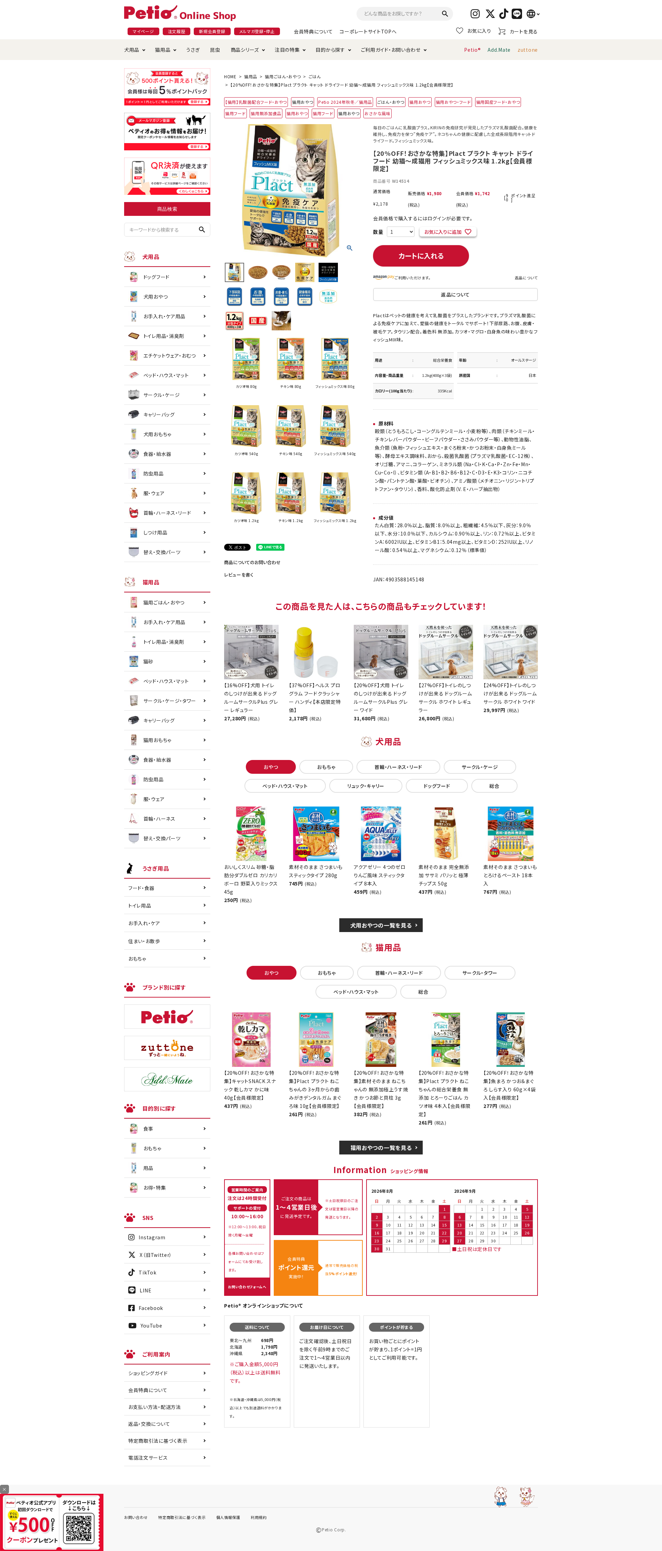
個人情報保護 (228, 1517)
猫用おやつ (420, 102)
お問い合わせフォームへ (247, 1286)
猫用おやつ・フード (453, 102)
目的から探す (330, 49)
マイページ (143, 31)
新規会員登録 (212, 31)
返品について (526, 277)
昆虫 (215, 49)
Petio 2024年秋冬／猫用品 (345, 102)
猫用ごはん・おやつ (283, 76)
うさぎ (193, 49)
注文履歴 (176, 31)
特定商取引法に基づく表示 (157, 1440)
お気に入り (479, 31)
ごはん (315, 76)
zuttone (528, 49)
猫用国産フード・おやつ (498, 102)
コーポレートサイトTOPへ (368, 31)
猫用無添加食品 (266, 113)
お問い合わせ (136, 1517)
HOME (230, 76)
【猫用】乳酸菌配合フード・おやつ (256, 102)
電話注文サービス (148, 1457)
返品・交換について (149, 1423)
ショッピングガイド (148, 1373)
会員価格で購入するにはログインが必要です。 (423, 218)
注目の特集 (287, 49)
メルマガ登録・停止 (257, 31)
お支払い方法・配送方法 (154, 1406)
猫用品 (162, 49)
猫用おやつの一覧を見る (381, 1147)
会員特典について (313, 31)
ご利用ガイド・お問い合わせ (391, 49)
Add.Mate (499, 49)
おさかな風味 (377, 113)
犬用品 (131, 49)
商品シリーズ (245, 49)
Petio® (472, 49)
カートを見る (524, 31)
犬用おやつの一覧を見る (381, 925)
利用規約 (259, 1517)
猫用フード (235, 113)
